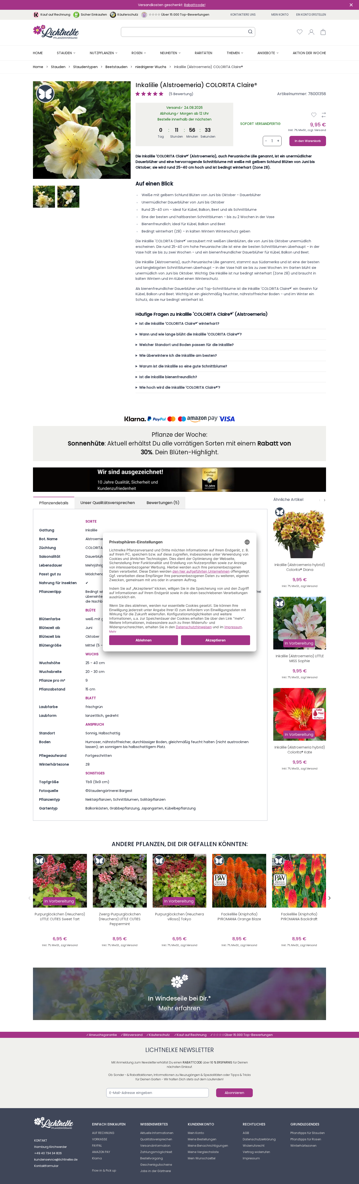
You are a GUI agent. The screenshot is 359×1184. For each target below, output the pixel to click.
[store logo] (56, 32)
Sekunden (208, 136)
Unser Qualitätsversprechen (107, 503)
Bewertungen (163, 503)
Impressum (251, 1158)
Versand (320, 130)
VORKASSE (99, 1139)
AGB (246, 1133)
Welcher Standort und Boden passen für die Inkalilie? (186, 344)
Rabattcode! (194, 4)
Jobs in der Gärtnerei (155, 1171)
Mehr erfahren (179, 1008)
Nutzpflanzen (102, 53)
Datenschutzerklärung (259, 1139)
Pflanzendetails (53, 503)
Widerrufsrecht (253, 1146)
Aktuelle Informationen (156, 1133)
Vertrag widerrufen (256, 1152)
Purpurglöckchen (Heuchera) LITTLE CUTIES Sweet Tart (60, 916)
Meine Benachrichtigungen (208, 1146)
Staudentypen (85, 66)
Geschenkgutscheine (156, 1165)
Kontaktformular (46, 1166)
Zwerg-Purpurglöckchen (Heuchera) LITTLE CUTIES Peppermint (120, 919)
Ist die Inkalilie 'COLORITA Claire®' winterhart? (179, 323)
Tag (161, 136)
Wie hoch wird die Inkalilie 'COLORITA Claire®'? (179, 387)
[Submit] (250, 31)
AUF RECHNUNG (103, 1133)
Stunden (176, 136)
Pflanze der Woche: (179, 435)
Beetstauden (116, 66)
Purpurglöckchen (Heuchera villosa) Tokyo (179, 916)
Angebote (266, 53)
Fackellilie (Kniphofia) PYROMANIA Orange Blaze (239, 916)
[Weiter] (324, 500)
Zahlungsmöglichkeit (156, 1152)
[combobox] (188, 32)
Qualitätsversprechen (156, 1139)
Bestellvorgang (151, 1158)
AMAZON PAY (101, 1152)
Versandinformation (155, 1146)
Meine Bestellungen (202, 1139)
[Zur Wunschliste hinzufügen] (313, 114)
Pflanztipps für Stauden (307, 1133)
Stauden (64, 53)
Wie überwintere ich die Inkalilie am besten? (178, 355)
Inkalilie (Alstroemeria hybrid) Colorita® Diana (300, 567)
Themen (233, 53)
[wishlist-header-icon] (299, 32)
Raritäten (203, 53)
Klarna (97, 1158)
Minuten (192, 136)
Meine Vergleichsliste (203, 1152)
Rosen (137, 53)
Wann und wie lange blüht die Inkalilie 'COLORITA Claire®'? (190, 334)
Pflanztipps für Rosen (305, 1139)
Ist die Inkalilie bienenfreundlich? (168, 376)
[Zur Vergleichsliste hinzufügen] (323, 114)
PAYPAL (97, 1146)
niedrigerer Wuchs (150, 66)
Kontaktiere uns (243, 14)
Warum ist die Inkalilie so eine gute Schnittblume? (183, 366)
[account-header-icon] (311, 32)
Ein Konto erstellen (311, 14)
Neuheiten (168, 53)
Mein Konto (279, 14)
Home (38, 53)
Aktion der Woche (309, 53)
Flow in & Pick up (104, 1170)
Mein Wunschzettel (201, 1158)
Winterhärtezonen (303, 1146)
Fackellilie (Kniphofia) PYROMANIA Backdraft (299, 916)
